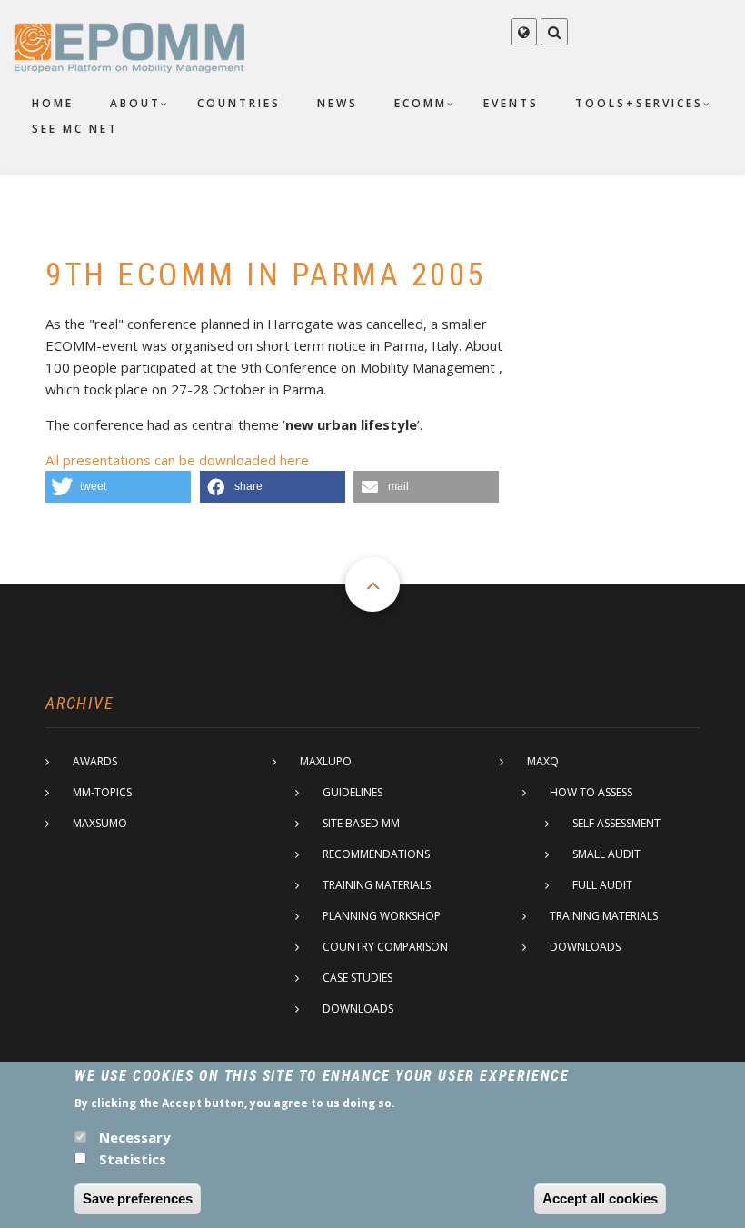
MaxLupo (326, 761)
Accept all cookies (600, 1198)
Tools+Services (639, 103)
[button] (118, 487)
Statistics (132, 1159)
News (337, 103)
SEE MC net (75, 128)
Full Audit (602, 885)
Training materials (377, 885)
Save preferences (138, 1198)
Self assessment (616, 823)
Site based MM (361, 823)
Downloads (358, 1008)
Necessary (135, 1137)
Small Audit (606, 854)
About (135, 103)
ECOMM (420, 103)
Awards (95, 761)
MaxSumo (100, 823)
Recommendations (376, 854)
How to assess (591, 792)
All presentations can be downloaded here (177, 460)
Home (53, 103)
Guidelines (352, 792)
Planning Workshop (382, 915)
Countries (239, 103)
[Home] (129, 46)
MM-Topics (102, 792)
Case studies (357, 977)
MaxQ (543, 761)
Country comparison (385, 946)
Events (511, 103)
